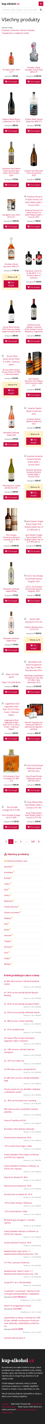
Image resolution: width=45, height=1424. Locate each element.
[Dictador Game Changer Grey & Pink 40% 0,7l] (33, 52)
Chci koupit (12, 81)
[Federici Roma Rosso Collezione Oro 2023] (11, 103)
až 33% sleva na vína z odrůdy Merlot (20, 1069)
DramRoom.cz (25, 1300)
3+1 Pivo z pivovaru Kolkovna (16, 1262)
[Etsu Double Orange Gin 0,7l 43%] (11, 808)
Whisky (7, 964)
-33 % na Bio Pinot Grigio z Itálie (18, 1146)
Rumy (6, 929)
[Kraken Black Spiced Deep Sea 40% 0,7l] (33, 103)
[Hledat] (40, 9)
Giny (6, 889)
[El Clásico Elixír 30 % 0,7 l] (11, 59)
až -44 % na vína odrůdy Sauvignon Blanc (21, 1004)
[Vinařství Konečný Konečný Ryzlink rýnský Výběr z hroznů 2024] (33, 460)
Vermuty (7, 947)
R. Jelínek (5, 30)
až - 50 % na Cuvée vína (14, 1060)
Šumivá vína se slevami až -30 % (17, 1137)
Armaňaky (8, 872)
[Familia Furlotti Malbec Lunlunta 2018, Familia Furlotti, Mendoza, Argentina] (33, 309)
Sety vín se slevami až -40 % (16, 1177)
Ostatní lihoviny (11, 907)
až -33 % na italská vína (14, 1029)
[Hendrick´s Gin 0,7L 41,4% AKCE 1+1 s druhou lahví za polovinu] (33, 257)
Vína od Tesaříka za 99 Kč (15, 1120)
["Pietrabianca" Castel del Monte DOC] (11, 470)
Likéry (6, 895)
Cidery (6, 884)
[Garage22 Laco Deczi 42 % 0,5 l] (11, 205)
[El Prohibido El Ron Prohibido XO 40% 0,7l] (11, 760)
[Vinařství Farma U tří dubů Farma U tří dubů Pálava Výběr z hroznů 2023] (33, 200)
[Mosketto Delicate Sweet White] (11, 573)
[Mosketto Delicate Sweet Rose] (11, 623)
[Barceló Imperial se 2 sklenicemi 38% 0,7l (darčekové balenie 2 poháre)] (33, 711)
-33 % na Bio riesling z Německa (18, 1203)
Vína (6, 952)
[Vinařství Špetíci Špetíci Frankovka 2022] (33, 411)
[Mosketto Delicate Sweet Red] (11, 417)
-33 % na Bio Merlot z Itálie (15, 1211)
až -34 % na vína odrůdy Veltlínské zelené (21, 1012)
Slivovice (7, 935)
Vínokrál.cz (15, 30)
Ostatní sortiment (11, 912)
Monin (23, 30)
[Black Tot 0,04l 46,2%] (11, 676)
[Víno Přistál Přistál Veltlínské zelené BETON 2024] (33, 768)
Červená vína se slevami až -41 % (18, 1194)
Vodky (6, 958)
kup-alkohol (11, 3)
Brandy (7, 878)
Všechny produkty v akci (16, 861)
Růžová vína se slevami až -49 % (17, 1186)
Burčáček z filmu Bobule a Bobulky (19, 1129)
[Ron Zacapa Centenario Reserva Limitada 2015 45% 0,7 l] (11, 519)
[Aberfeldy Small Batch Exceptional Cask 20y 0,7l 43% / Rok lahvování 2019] (33, 666)
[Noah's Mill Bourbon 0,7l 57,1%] (33, 620)
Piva (6, 924)
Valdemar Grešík (22, 33)
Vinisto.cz (27, 987)
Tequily (7, 941)
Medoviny (8, 901)
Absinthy (8, 866)
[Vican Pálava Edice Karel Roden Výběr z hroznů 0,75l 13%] (33, 805)
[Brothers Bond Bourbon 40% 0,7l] (11, 248)
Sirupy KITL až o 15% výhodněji (17, 1282)
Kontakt (5, 1404)
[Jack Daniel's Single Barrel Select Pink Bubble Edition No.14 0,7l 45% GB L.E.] (33, 525)
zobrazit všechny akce (13, 1338)
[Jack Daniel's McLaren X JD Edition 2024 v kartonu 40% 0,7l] (33, 363)
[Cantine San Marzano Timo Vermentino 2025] (33, 155)
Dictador (31, 30)
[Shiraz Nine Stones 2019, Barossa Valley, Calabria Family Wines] (11, 311)
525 (33, 841)
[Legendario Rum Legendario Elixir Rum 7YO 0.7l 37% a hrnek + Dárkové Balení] (11, 709)
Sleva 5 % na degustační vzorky (17, 1305)
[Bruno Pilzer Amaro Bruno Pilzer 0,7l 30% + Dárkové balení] (11, 360)
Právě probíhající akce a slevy (21, 975)
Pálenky (7, 918)
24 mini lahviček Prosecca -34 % (17, 1242)
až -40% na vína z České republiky (18, 1021)
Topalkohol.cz (8, 33)
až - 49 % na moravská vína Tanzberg (20, 1100)
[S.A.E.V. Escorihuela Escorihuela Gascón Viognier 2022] (33, 578)
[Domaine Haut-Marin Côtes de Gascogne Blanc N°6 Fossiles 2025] (11, 153)
